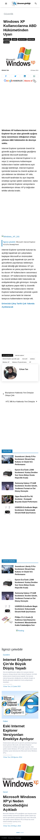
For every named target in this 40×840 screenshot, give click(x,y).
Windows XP (6, 362)
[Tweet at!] (15, 76)
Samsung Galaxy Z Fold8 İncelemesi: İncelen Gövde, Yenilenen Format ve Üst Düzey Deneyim (26, 487)
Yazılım (6, 42)
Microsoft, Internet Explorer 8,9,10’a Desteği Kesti (19, 243)
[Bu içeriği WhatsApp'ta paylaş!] (34, 76)
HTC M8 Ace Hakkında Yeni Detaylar (20, 402)
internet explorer (19, 355)
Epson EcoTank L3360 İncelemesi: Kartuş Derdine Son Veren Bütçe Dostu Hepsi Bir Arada (26, 474)
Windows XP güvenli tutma (19, 362)
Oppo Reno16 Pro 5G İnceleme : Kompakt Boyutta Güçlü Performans (26, 499)
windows (32, 358)
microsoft (24, 358)
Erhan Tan (5, 70)
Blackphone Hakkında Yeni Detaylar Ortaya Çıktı (19, 394)
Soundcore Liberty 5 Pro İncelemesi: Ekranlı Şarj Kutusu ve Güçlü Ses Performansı (25, 461)
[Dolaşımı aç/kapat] (6, 3)
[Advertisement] (20, 108)
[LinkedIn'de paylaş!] (25, 76)
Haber (14, 39)
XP (30, 362)
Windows (31, 39)
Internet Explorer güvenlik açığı (11, 358)
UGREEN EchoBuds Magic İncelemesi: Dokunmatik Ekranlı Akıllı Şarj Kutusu (26, 510)
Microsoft (22, 39)
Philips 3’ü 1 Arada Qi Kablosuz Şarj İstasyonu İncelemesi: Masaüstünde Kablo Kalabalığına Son (25, 621)
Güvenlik (8, 14)
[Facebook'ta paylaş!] (6, 76)
